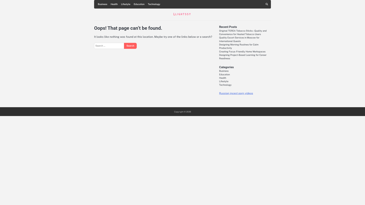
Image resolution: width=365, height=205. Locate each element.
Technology (154, 4)
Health (114, 4)
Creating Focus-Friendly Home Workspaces (242, 51)
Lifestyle (125, 4)
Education (139, 4)
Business (102, 4)
